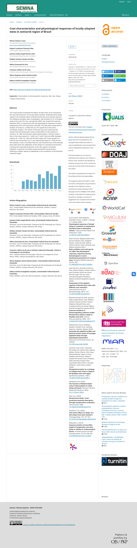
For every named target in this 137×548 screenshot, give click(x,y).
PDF (72, 47)
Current (9, 15)
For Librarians (106, 100)
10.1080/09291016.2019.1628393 (80, 264)
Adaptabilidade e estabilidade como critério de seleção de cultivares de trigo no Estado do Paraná (113, 440)
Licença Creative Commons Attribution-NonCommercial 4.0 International (49, 525)
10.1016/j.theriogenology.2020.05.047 (82, 419)
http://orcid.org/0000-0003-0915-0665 (20, 45)
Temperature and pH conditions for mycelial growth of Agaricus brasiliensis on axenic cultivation (114, 399)
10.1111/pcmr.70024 (76, 392)
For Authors (105, 97)
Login (129, 2)
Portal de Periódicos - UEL (59, 15)
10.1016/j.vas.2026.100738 (78, 344)
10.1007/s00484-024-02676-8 (79, 294)
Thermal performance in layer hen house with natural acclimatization (114, 431)
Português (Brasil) (108, 62)
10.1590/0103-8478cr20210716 (80, 407)
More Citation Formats (77, 86)
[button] (107, 71)
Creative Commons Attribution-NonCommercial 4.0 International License (81, 129)
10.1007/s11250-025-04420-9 (79, 235)
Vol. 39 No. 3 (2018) (30, 22)
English (104, 59)
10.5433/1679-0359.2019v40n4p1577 (82, 321)
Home (12, 22)
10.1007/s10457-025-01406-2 (79, 378)
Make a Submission (109, 46)
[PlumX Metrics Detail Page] (72, 447)
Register (121, 2)
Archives (18, 15)
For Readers (105, 94)
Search (126, 15)
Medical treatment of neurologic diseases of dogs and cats (113, 423)
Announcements (40, 15)
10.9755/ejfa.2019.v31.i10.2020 (80, 436)
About (27, 15)
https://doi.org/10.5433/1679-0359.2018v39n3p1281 (32, 90)
